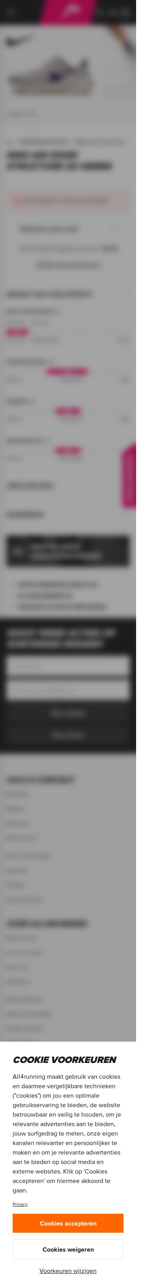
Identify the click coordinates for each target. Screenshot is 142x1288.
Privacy (20, 1204)
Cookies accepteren (68, 1223)
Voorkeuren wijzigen (68, 1270)
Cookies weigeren (68, 1249)
